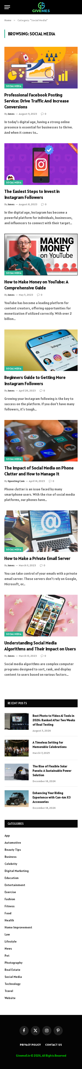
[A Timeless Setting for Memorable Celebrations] (17, 748)
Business (10, 857)
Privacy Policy (30, 1044)
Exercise (10, 892)
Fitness (9, 906)
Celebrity (11, 864)
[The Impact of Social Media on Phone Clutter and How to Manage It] (41, 440)
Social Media (13, 86)
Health (9, 920)
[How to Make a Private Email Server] (41, 531)
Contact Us (53, 1044)
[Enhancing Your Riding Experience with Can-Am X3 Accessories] (17, 798)
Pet (7, 956)
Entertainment (15, 885)
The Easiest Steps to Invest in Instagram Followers (32, 194)
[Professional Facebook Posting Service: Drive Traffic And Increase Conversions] (41, 67)
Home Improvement (18, 927)
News (8, 948)
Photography (14, 963)
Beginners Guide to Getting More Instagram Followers (35, 380)
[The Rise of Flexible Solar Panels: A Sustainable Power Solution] (17, 772)
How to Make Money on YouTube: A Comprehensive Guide (36, 285)
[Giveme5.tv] (40, 7)
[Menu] (7, 7)
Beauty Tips (13, 850)
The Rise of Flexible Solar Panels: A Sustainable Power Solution (52, 770)
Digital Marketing (17, 871)
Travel (9, 991)
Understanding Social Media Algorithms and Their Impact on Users (40, 646)
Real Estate (12, 970)
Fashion (10, 899)
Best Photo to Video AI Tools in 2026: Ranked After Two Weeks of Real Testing (54, 720)
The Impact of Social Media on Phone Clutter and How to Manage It (39, 471)
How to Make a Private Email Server (37, 558)
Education (12, 878)
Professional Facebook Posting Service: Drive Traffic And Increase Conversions (36, 101)
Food (8, 913)
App (7, 836)
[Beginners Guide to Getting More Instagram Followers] (41, 350)
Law (7, 934)
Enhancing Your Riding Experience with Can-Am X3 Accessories (52, 797)
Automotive (13, 843)
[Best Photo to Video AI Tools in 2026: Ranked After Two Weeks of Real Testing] (17, 721)
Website (10, 998)
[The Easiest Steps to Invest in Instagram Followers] (41, 164)
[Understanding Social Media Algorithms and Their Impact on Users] (41, 615)
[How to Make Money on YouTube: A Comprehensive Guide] (41, 254)
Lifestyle (11, 941)
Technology (13, 984)
